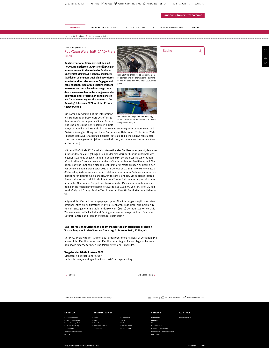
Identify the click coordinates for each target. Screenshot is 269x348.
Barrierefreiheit (76, 4)
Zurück (72, 275)
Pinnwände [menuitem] (152, 4)
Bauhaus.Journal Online (98, 36)
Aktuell (82, 36)
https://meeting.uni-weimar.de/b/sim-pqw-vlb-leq (102, 259)
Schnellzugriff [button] (180, 4)
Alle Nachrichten (145, 275)
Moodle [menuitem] (108, 4)
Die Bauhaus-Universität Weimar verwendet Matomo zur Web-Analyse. (89, 298)
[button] (199, 51)
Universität (70, 36)
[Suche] (203, 4)
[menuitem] (75, 4)
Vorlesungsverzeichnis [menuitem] (129, 4)
